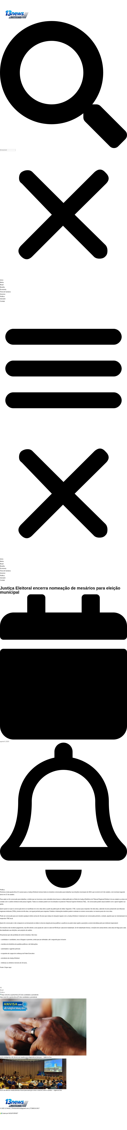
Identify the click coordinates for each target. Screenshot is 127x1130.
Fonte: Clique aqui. (6, 967)
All (1, 987)
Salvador (3, 299)
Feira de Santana (5, 292)
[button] (63, 85)
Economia (3, 289)
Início (1, 280)
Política (2, 296)
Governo (2, 294)
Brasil (2, 284)
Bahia (2, 282)
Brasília (2, 287)
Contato (2, 301)
